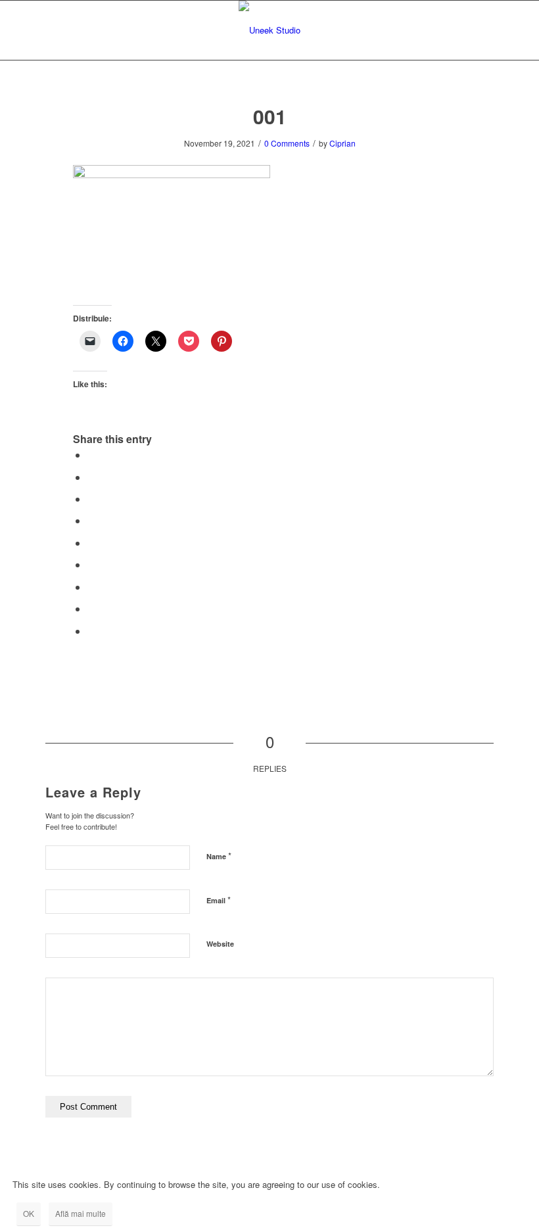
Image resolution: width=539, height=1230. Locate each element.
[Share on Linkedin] (91, 543)
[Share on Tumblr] (91, 564)
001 (270, 116)
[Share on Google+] (91, 499)
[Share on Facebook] (91, 454)
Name (218, 855)
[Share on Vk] (91, 587)
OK (28, 1213)
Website (220, 944)
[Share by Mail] (91, 631)
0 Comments (287, 143)
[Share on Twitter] (91, 477)
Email (218, 899)
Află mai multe (80, 1213)
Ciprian (342, 143)
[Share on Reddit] (91, 608)
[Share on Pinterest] (91, 520)
